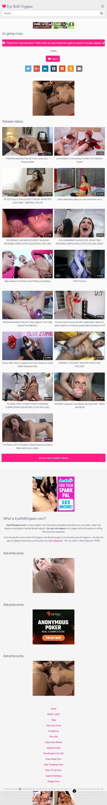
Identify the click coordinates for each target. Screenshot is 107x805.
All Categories (55, 540)
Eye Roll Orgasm (19, 6)
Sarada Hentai (53, 747)
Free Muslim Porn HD (53, 753)
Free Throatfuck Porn (53, 764)
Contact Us (53, 731)
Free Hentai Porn (53, 759)
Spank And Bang (53, 775)
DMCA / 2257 (53, 714)
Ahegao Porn (53, 781)
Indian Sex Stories (53, 742)
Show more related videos (53, 458)
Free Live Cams (53, 725)
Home (53, 708)
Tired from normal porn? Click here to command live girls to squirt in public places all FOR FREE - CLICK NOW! (54, 43)
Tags (53, 719)
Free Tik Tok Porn (53, 770)
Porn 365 (53, 736)
